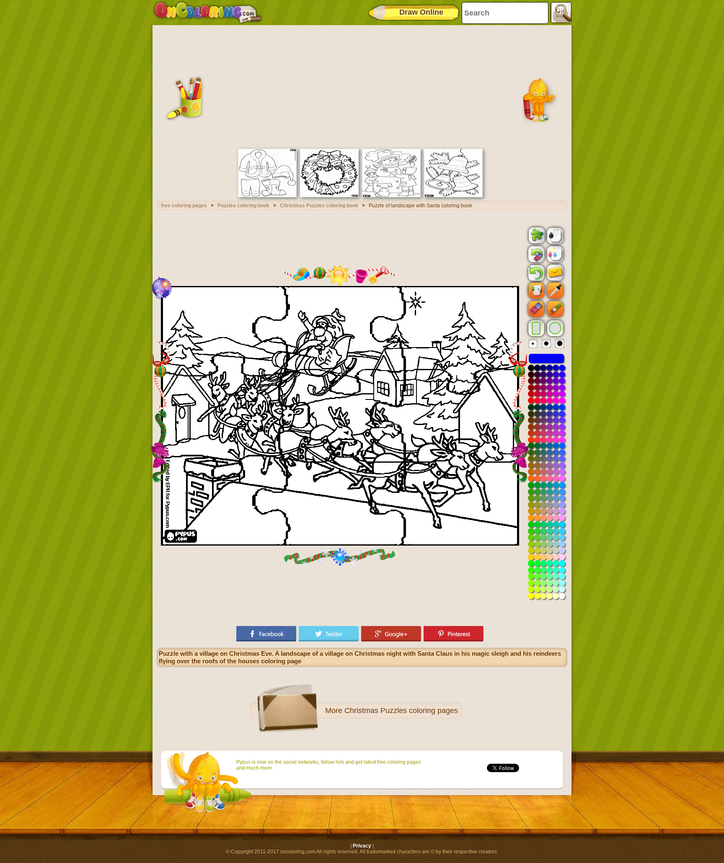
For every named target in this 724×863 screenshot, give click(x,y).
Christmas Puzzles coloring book (319, 206)
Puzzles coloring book (243, 206)
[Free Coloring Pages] (208, 12)
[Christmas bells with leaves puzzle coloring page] (453, 195)
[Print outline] (554, 235)
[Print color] (554, 254)
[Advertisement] (362, 85)
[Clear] (535, 254)
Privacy (362, 846)
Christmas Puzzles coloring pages (401, 710)
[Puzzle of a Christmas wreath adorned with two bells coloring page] (329, 195)
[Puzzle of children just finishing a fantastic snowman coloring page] (391, 195)
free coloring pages (184, 206)
